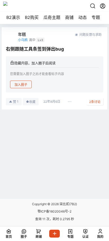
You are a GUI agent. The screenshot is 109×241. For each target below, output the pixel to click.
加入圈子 (21, 85)
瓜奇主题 (51, 17)
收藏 (32, 102)
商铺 (69, 17)
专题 (96, 17)
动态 (82, 17)
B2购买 (32, 17)
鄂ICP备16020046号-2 (54, 211)
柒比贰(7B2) (68, 204)
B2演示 (13, 17)
